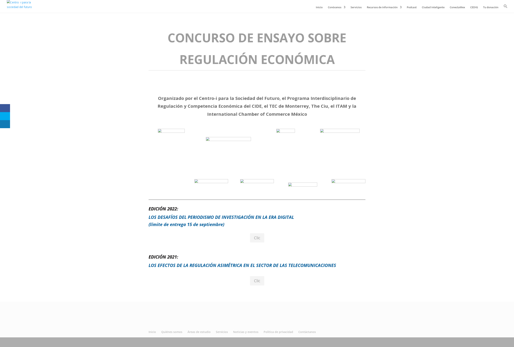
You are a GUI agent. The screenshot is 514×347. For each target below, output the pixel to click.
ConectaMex (457, 7)
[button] (506, 8)
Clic (257, 237)
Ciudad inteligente (433, 7)
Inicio (319, 7)
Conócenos (334, 7)
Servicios (356, 7)
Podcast (412, 7)
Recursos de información (382, 7)
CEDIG (474, 7)
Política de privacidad (278, 332)
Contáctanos (307, 332)
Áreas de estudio (199, 332)
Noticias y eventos (245, 332)
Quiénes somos (171, 332)
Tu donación (490, 7)
